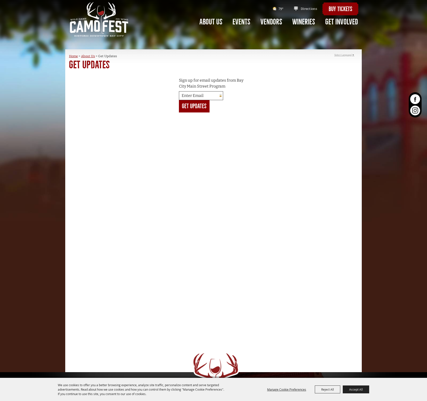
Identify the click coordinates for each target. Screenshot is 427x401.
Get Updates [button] (194, 106)
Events (241, 21)
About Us (210, 21)
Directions (309, 9)
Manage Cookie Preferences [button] (286, 389)
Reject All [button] (327, 389)
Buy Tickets (340, 9)
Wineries (303, 21)
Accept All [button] (356, 389)
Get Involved (341, 21)
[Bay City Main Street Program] (99, 19)
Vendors (271, 21)
